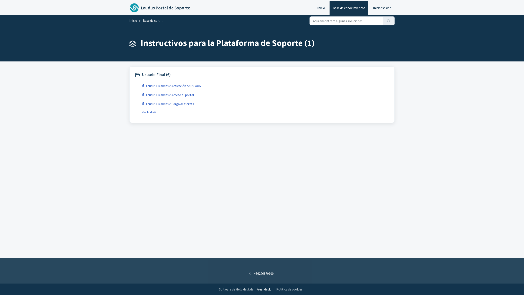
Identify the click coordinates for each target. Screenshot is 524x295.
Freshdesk (263, 289)
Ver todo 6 (149, 112)
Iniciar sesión (382, 8)
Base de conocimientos (349, 8)
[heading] (197, 74)
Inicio (321, 8)
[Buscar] (389, 20)
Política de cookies (289, 289)
